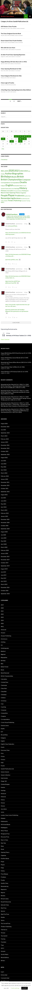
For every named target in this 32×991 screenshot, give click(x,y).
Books (14, 177)
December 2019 (5, 556)
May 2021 (3, 504)
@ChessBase (21, 309)
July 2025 (3, 429)
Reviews (17, 198)
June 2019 (3, 575)
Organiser (23, 192)
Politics (3, 871)
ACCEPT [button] (24, 988)
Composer (26, 179)
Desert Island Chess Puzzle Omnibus (11, 40)
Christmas (3, 700)
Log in (2, 972)
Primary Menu (30, 16)
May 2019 (3, 578)
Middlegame (25, 190)
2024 (2, 620)
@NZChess (17, 281)
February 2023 (5, 439)
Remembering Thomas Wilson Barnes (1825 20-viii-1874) (16, 362)
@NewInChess (9, 311)
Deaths (23, 182)
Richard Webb (11, 35)
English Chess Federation (7, 744)
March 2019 (4, 584)
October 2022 (4, 451)
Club (2, 704)
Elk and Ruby (4, 734)
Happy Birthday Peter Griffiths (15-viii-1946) (13, 367)
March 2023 (4, 436)
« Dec (2, 148)
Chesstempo (4, 159)
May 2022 (3, 467)
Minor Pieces (4, 830)
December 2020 (5, 519)
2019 (6, 171)
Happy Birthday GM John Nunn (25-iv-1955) (14, 61)
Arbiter (3, 174)
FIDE (2, 762)
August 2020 (4, 531)
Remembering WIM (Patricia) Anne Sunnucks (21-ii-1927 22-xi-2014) (14, 411)
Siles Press (3, 908)
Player (11, 195)
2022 (22, 171)
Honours (4, 190)
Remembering (7, 198)
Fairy (2, 753)
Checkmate (4, 685)
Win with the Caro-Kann (8, 47)
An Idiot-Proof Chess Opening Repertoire (13, 54)
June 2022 (3, 463)
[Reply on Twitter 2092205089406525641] (6, 287)
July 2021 (3, 497)
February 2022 (5, 476)
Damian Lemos (5, 725)
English (9, 185)
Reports (3, 892)
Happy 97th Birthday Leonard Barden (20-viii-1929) (14, 357)
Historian (3, 796)
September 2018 (5, 593)
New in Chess (5, 193)
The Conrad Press (5, 923)
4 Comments (18, 49)
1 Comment (17, 56)
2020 (11, 170)
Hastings (16, 188)
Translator (3, 942)
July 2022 (3, 460)
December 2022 (5, 445)
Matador (3, 818)
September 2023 (5, 433)
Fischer (24, 185)
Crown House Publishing (7, 722)
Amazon (3, 632)
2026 (29, 171)
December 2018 (5, 587)
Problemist (19, 195)
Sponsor (3, 911)
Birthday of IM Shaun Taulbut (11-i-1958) (18, 335)
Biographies (17, 173)
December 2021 (5, 482)
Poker (2, 867)
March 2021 (4, 510)
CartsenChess (4, 682)
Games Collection (5, 775)
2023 (26, 171)
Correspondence (15, 182)
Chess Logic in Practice (7, 83)
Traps (2, 945)
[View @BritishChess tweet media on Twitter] (25, 238)
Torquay (3, 932)
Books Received (5, 673)
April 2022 (4, 470)
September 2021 (5, 491)
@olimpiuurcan (17, 311)
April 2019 (4, 581)
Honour (3, 803)
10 (3, 139)
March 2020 (4, 547)
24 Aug (25, 292)
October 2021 (4, 488)
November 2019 (5, 559)
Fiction (3, 756)
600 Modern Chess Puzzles (9, 26)
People (4, 195)
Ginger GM (4, 781)
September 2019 (5, 566)
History (23, 188)
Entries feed (4, 975)
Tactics (6, 200)
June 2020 (3, 538)
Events (2, 747)
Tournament (23, 200)
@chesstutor (25, 311)
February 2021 (5, 513)
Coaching (3, 707)
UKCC (2, 202)
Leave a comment (20, 28)
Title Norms (4, 929)
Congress (3, 716)
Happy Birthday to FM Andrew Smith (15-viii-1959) (14, 371)
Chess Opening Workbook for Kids (11, 69)
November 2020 (5, 522)
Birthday (3, 660)
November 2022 (5, 448)
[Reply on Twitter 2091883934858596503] (6, 317)
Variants (3, 951)
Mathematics (4, 821)
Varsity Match (4, 954)
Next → (19, 101)
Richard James (12, 84)
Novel (2, 849)
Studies (2, 200)
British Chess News (7, 16)
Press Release (4, 874)
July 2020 (3, 535)
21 (20, 141)
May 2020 (3, 541)
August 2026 (4, 423)
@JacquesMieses (12, 226)
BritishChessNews (10, 223)
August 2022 (4, 457)
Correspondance (5, 182)
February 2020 (5, 550)
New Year (3, 843)
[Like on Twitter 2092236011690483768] (12, 242)
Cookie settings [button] (15, 988)
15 (24, 139)
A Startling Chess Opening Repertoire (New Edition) (16, 90)
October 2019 (4, 562)
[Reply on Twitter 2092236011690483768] (6, 242)
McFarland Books (18, 190)
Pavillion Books (5, 858)
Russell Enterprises (25, 198)
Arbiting (3, 642)
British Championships (11, 179)
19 (11, 141)
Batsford (3, 651)
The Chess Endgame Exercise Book (11, 33)
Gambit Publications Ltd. (7, 188)
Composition (4, 713)
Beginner (3, 654)
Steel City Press (5, 914)
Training (28, 200)
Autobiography (5, 648)
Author (8, 173)
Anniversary (4, 639)
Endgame (3, 185)
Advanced (3, 629)
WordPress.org (5, 981)
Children (3, 697)
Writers (3, 960)
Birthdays (6, 176)
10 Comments (17, 63)
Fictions (3, 759)
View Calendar (5, 339)
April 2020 (4, 544)
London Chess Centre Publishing (9, 815)
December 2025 (5, 426)
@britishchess (19, 223)
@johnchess (14, 309)
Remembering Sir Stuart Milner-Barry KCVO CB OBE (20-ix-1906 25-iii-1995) (15, 386)
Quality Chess (27, 195)
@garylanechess (9, 281)
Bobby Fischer (4, 666)
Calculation (4, 679)
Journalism (10, 190)
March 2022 (4, 473)
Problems (3, 877)
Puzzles (3, 880)
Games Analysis (5, 772)
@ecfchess (8, 259)
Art (2, 645)
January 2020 (4, 553)
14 (20, 139)
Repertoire (4, 889)
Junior (2, 812)
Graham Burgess (5, 784)
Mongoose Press (5, 833)
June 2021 (3, 501)
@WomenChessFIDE (10, 283)
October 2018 (4, 590)
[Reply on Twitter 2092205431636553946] (6, 264)
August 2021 (4, 494)
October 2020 (4, 525)
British (20, 176)
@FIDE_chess (14, 259)
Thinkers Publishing (14, 200)
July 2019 (3, 572)
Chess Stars (4, 688)
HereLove (3, 793)
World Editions (5, 957)
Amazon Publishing (6, 636)
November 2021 (5, 485)
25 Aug (25, 223)
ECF (2, 731)
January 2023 (4, 442)
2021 (17, 170)
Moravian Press (5, 837)
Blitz (2, 663)
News (2, 846)
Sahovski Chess (5, 905)
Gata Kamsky (4, 778)
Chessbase (3, 694)
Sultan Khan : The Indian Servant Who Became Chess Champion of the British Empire (15, 405)
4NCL (3, 171)
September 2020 (5, 528)
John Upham (13, 28)
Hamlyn (3, 787)
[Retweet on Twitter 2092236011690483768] (9, 242)
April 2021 (4, 507)
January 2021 (4, 516)
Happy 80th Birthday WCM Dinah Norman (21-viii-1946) (16, 353)
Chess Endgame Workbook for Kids (11, 76)
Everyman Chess (18, 185)
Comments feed (5, 978)
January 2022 (4, 479)
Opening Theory (14, 193)
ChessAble (3, 691)
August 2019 (4, 569)
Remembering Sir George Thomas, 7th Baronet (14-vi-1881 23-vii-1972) (16, 399)
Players (3, 864)
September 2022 (5, 454)
